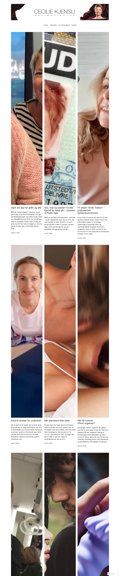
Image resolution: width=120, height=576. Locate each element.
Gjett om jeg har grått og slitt (26, 207)
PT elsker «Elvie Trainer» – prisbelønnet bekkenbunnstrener (91, 210)
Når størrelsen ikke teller (57, 420)
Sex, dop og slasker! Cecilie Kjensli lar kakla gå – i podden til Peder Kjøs (59, 210)
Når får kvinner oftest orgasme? (86, 422)
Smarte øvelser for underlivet (26, 420)
